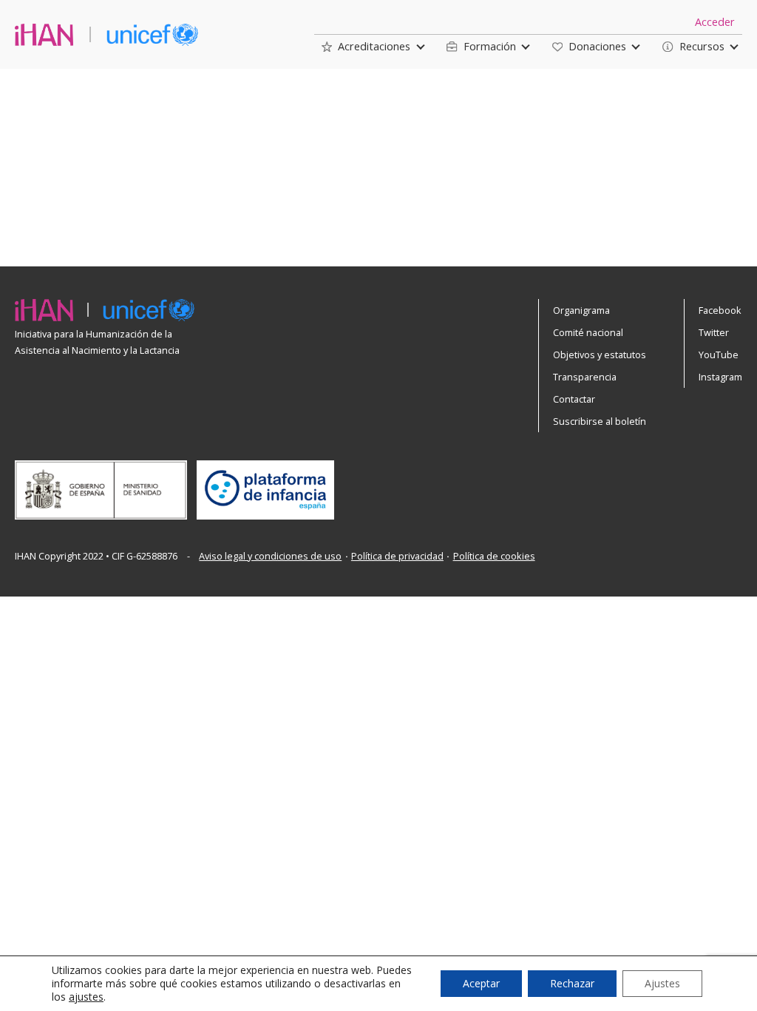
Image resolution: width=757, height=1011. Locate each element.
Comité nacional (588, 332)
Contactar (574, 399)
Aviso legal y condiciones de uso (270, 555)
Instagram (720, 376)
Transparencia (585, 376)
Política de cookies (494, 555)
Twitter (714, 332)
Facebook (720, 310)
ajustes (86, 997)
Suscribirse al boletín (599, 421)
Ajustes (662, 983)
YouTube (719, 354)
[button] (366, 46)
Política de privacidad (397, 555)
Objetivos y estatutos (599, 354)
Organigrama (581, 310)
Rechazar (572, 983)
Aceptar (481, 983)
